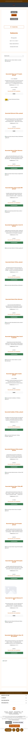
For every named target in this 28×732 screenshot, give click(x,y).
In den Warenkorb (14, 168)
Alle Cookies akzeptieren (14, 725)
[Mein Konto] (21, 729)
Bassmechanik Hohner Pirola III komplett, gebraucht (14, 524)
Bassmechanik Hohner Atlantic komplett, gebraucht (14, 374)
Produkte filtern (15, 26)
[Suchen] (13, 729)
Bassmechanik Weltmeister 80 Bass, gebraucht (14, 113)
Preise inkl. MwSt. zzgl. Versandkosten (14, 91)
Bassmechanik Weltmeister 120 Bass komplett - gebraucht (14, 450)
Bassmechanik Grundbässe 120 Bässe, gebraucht (14, 412)
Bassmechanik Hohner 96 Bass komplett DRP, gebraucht (14, 188)
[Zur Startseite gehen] (14, 5)
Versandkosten (20, 716)
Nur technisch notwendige (18, 722)
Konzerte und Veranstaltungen (14, 713)
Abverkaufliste (15, 712)
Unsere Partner (14, 12)
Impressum (6, 711)
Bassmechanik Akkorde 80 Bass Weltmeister (14, 299)
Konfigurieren (8, 722)
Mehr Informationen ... (15, 719)
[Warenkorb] (18, 730)
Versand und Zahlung (9, 712)
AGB (22, 711)
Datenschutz (11, 711)
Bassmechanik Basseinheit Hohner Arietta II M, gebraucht (14, 225)
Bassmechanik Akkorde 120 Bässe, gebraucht (14, 262)
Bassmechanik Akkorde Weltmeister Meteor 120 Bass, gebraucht (14, 636)
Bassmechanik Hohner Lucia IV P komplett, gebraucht (14, 74)
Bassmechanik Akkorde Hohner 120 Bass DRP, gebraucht (14, 487)
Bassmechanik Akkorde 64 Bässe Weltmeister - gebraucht (14, 151)
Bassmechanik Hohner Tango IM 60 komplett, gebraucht (14, 561)
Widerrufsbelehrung (17, 711)
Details (14, 93)
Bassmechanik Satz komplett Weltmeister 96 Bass (14, 598)
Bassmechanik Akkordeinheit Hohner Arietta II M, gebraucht (14, 337)
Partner (20, 712)
